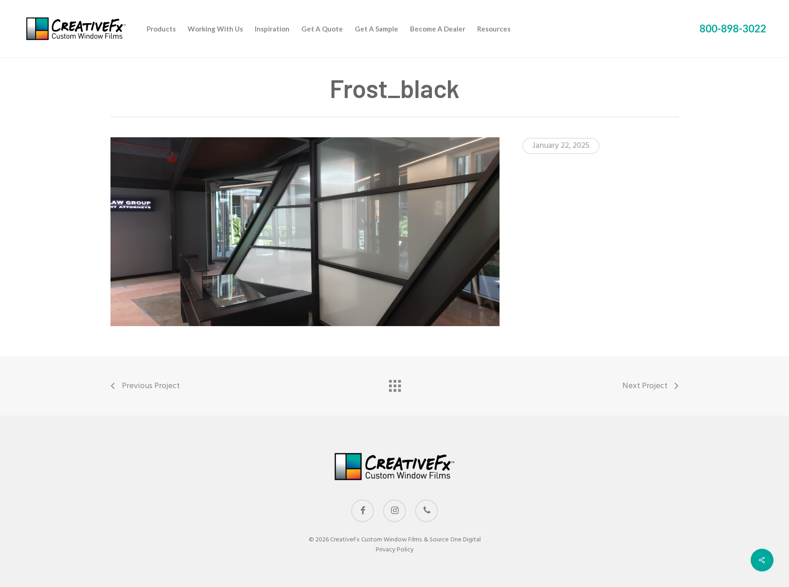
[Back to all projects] (394, 383)
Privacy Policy (395, 550)
